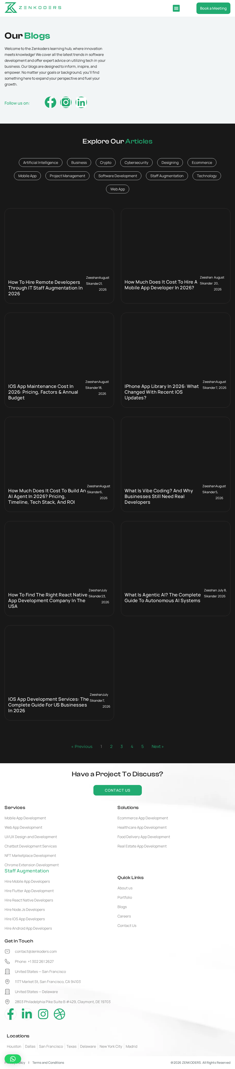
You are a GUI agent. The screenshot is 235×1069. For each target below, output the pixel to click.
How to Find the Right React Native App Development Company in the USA (47, 600)
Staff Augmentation (167, 175)
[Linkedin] (81, 102)
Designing (170, 162)
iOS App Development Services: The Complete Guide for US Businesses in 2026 (48, 705)
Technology (207, 175)
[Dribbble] (59, 1014)
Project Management (67, 175)
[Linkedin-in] (27, 1014)
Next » (158, 746)
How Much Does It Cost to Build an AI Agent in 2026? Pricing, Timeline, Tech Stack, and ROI (47, 496)
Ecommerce (202, 162)
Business (79, 162)
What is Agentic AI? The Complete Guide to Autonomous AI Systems (163, 598)
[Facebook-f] (50, 102)
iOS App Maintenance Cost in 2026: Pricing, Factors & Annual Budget (43, 392)
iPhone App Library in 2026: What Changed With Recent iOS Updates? (162, 392)
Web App (117, 189)
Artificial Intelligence (40, 162)
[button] (176, 8)
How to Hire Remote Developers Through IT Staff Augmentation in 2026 (45, 288)
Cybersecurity (136, 162)
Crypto (105, 162)
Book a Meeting (213, 8)
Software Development (117, 175)
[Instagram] (66, 102)
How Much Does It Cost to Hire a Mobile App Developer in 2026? (161, 285)
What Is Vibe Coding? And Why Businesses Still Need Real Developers (159, 496)
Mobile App (27, 175)
